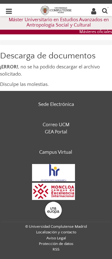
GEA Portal (56, 132)
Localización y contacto (56, 232)
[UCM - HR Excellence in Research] (53, 172)
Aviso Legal (56, 238)
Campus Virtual (55, 152)
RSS (56, 249)
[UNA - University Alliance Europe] (53, 209)
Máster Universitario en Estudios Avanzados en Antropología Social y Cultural (59, 22)
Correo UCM (56, 124)
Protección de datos (56, 244)
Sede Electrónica (56, 104)
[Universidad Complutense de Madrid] (56, 9)
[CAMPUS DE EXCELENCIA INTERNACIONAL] (53, 191)
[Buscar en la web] (105, 10)
